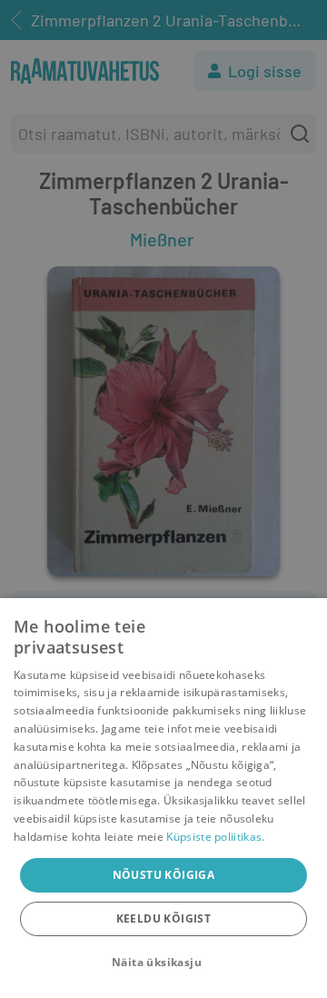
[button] (163, 962)
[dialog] (163, 798)
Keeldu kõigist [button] (164, 918)
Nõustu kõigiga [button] (164, 875)
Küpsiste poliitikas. (215, 836)
